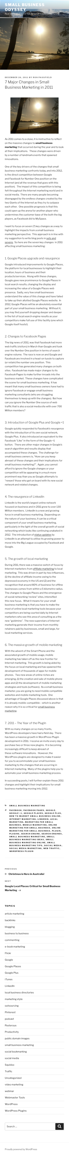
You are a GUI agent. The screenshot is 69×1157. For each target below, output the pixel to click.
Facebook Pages (33, 810)
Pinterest (10, 1012)
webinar (9, 1091)
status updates (42, 534)
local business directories (19, 992)
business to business (17, 933)
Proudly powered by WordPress (21, 1149)
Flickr (8, 953)
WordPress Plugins (16, 1110)
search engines (52, 834)
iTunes (9, 979)
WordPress (11, 1104)
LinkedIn (43, 819)
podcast (9, 1018)
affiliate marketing (43, 568)
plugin (56, 831)
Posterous (11, 1025)
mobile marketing (35, 825)
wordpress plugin (21, 851)
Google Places (33, 813)
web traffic (51, 848)
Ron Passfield (42, 77)
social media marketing (25, 848)
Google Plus (53, 813)
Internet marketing (22, 819)
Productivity (12, 1031)
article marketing (14, 913)
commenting (12, 940)
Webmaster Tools (15, 1097)
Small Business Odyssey (25, 7)
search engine (30, 834)
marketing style (14, 999)
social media (53, 845)
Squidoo (9, 1064)
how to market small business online (35, 816)
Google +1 (15, 813)
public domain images (17, 1038)
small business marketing (27, 806)
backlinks (10, 920)
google (51, 810)
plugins (14, 834)
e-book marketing (15, 946)
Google (9, 959)
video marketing (14, 1084)
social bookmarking (16, 1051)
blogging (10, 926)
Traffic (8, 1071)
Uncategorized (13, 1078)
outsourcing (12, 1005)
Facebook (15, 810)
